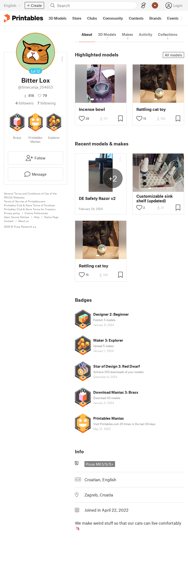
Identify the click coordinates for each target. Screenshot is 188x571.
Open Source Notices (16, 217)
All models (173, 55)
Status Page (51, 217)
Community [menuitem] (113, 18)
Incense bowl (92, 109)
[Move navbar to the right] (181, 18)
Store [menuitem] (76, 18)
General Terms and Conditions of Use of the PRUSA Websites (30, 195)
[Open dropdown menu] (62, 57)
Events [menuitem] (172, 18)
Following (46, 103)
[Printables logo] (23, 18)
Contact (8, 220)
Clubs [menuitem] (92, 18)
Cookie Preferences (36, 213)
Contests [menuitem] (136, 18)
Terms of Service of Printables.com (24, 201)
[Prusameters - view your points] (155, 5)
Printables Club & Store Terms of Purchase (29, 205)
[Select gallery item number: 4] (105, 99)
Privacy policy (12, 213)
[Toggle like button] (82, 118)
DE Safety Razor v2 (97, 198)
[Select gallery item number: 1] (92, 99)
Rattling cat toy (151, 109)
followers (24, 103)
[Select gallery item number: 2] (97, 99)
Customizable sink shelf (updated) (154, 198)
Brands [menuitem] (155, 18)
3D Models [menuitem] (57, 18)
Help (36, 217)
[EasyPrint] (143, 5)
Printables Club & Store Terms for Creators (30, 209)
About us (23, 220)
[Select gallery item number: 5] (108, 99)
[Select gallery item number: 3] (101, 99)
